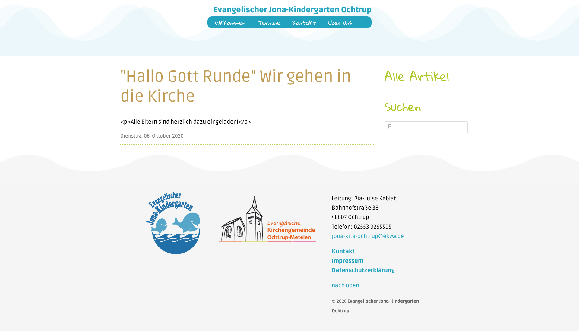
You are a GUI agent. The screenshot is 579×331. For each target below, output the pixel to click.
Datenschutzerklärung (363, 270)
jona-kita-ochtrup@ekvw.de (368, 236)
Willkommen (230, 23)
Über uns (340, 23)
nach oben (345, 285)
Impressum (347, 261)
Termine (269, 23)
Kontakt (304, 23)
